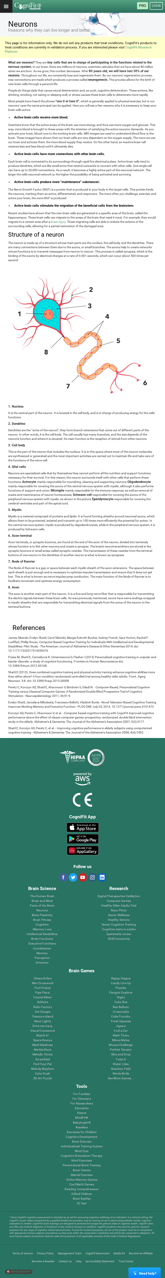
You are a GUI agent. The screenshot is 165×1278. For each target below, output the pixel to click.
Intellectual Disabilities (42, 934)
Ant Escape (42, 1011)
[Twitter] (72, 877)
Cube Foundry (120, 1016)
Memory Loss (42, 929)
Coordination (42, 948)
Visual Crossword (42, 1030)
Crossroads (121, 1011)
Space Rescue (42, 1040)
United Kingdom (20, 1271)
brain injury (58, 221)
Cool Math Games (81, 1184)
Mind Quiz (82, 1151)
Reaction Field (121, 1068)
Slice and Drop (121, 1054)
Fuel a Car (121, 1030)
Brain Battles (82, 1198)
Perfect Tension (120, 1049)
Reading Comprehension (82, 1189)
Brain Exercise (82, 1141)
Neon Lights (42, 1021)
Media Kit (119, 1253)
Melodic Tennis (42, 1054)
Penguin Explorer (121, 992)
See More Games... (121, 1078)
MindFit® (81, 1117)
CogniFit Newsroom (97, 1253)
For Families (81, 1094)
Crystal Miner (42, 997)
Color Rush (42, 1073)
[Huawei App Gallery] (82, 850)
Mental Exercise (82, 1175)
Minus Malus (121, 1040)
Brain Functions (42, 938)
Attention (42, 962)
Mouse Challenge (121, 1045)
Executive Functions (42, 943)
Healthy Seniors (119, 919)
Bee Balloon (121, 1007)
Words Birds (121, 1073)
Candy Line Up (121, 983)
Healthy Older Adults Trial (118, 905)
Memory (42, 953)
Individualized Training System (82, 1146)
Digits (121, 997)
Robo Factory (42, 1007)
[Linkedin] (101, 877)
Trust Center (125, 1261)
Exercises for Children (82, 1132)
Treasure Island (42, 1016)
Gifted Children (81, 1194)
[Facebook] (63, 877)
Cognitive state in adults (119, 929)
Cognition (42, 924)
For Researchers (81, 1103)
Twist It (121, 1059)
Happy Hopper (121, 978)
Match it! (42, 1035)
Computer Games (119, 901)
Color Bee (121, 1002)
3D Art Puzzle (42, 1078)
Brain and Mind (42, 901)
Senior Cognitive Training (119, 924)
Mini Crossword (42, 983)
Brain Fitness (42, 919)
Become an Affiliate (141, 1253)
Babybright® (82, 1122)
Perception (42, 958)
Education (82, 1108)
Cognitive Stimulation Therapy (81, 1155)
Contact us (65, 1261)
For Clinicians (81, 1098)
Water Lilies (121, 1064)
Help (78, 1261)
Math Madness (42, 1045)
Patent (82, 1113)
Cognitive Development (82, 1136)
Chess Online (43, 978)
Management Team (69, 1253)
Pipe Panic (42, 992)
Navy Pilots (119, 910)
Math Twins (121, 1035)
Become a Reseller (43, 1261)
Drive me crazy (42, 1026)
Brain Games (82, 1170)
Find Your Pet (42, 1064)
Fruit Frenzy (42, 988)
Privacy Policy (45, 1253)
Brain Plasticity (42, 915)
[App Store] (82, 827)
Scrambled (42, 1059)
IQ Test (82, 1203)
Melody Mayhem (42, 1068)
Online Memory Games (81, 1179)
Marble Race (42, 1049)
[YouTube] (82, 877)
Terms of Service (22, 1253)
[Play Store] (82, 839)
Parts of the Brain (42, 905)
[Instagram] (92, 877)
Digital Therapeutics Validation (119, 896)
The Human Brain (42, 896)
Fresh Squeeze (121, 1021)
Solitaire (42, 1002)
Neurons (42, 910)
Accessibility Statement (100, 1261)
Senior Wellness (119, 915)
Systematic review (118, 934)
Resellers (82, 1127)
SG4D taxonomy (119, 938)
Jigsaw (121, 1026)
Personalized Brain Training (82, 1165)
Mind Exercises (81, 1160)
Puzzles (121, 988)
